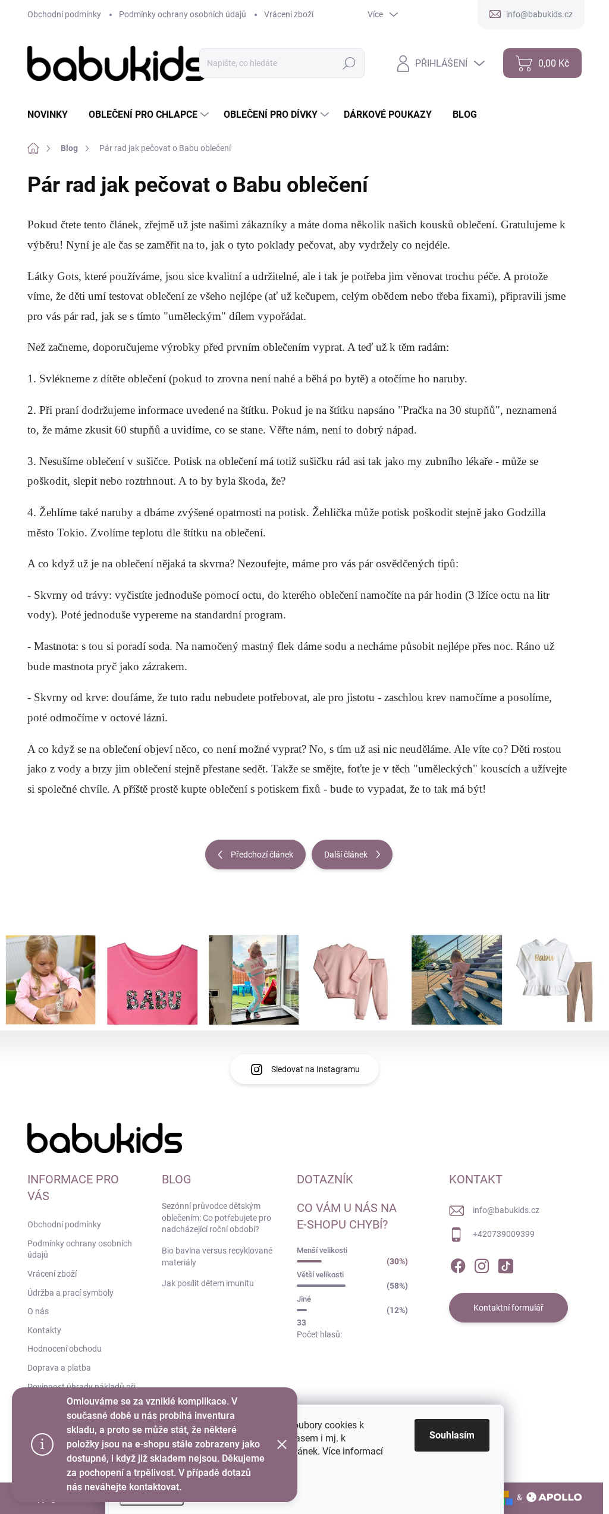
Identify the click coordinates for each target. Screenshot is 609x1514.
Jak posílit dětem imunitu (208, 1283)
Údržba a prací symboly (70, 1293)
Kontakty (44, 1330)
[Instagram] (482, 1264)
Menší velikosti (322, 1250)
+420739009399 (504, 1234)
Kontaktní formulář (508, 1307)
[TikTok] (505, 1264)
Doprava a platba (59, 1367)
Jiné (304, 1299)
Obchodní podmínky (64, 14)
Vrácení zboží (288, 14)
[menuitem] (52, 115)
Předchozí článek (262, 854)
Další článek (346, 854)
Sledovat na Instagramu (315, 1069)
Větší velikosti (320, 1274)
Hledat (349, 63)
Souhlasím (452, 1435)
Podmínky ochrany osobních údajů (182, 14)
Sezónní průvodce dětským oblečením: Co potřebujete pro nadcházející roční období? (216, 1217)
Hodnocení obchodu (64, 1348)
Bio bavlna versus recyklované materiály (217, 1256)
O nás (38, 1311)
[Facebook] (458, 1264)
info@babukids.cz (506, 1210)
